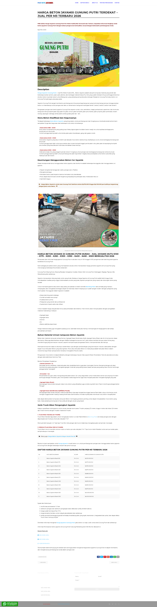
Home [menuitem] (76, 2)
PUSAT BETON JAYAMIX (64, 604)
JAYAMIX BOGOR (42, 556)
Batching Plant (92, 417)
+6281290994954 (44, 543)
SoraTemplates (46, 604)
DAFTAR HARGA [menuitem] (84, 2)
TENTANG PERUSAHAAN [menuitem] (106, 2)
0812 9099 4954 (44, 535)
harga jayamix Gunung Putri (66, 522)
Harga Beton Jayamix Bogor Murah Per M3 (61, 436)
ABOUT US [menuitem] (95, 2)
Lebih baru (43, 562)
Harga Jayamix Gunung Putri (47, 93)
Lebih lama (114, 562)
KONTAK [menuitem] (117, 2)
